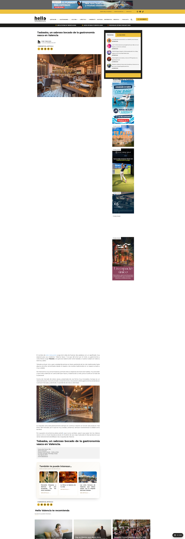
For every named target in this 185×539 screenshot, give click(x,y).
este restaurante (51, 355)
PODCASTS (125, 19)
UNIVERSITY (92, 19)
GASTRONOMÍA (64, 19)
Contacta (128, 11)
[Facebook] (140, 11)
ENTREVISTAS (108, 19)
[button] (131, 20)
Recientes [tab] (110, 35)
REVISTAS (116, 19)
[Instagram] (137, 11)
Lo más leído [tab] (121, 35)
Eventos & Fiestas (118, 11)
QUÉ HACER (53, 19)
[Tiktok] (143, 11)
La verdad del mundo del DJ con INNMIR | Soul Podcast (125, 39)
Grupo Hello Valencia (106, 11)
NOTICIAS (100, 19)
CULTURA (74, 19)
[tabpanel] (123, 53)
